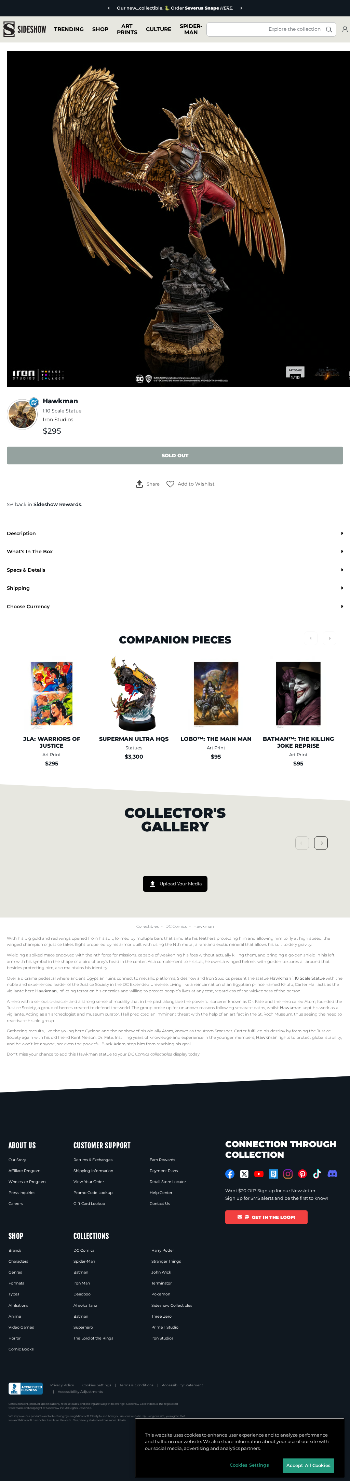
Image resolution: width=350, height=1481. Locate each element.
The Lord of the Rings (93, 1338)
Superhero (83, 1327)
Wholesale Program (27, 1181)
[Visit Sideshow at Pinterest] (302, 1174)
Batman (80, 1272)
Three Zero (161, 1316)
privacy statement (91, 1420)
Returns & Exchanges (92, 1159)
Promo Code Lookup (92, 1192)
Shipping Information (93, 1170)
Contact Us (160, 1203)
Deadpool (82, 1294)
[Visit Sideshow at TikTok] (317, 1174)
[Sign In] (345, 29)
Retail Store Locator (168, 1181)
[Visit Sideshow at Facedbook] (229, 1174)
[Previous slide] (109, 8)
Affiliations (18, 1305)
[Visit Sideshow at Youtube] (259, 1174)
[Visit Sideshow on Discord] (331, 1173)
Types (14, 1294)
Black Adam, (114, 1044)
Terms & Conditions (136, 1385)
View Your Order (88, 1181)
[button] (190, 484)
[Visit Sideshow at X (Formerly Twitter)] (244, 1174)
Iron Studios (58, 420)
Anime (15, 1316)
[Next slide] (241, 8)
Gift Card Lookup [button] (89, 1203)
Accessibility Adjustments (80, 1391)
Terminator (161, 1283)
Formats (16, 1283)
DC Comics (176, 926)
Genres (15, 1272)
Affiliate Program (25, 1170)
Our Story (17, 1159)
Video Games (21, 1327)
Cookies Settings (96, 1385)
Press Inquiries (22, 1192)
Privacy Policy (62, 1385)
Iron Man (81, 1283)
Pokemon (160, 1294)
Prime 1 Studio (164, 1327)
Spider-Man (84, 1261)
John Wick (161, 1272)
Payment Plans (164, 1170)
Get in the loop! (273, 1217)
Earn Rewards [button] (162, 1159)
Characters (18, 1261)
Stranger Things (166, 1261)
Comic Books (21, 1349)
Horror (15, 1338)
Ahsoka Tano (85, 1305)
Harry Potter (162, 1250)
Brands (15, 1250)
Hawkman (203, 926)
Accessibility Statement (182, 1385)
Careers (16, 1203)
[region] (240, 1448)
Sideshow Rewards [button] (57, 504)
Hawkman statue (94, 1054)
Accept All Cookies (308, 1465)
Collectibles (147, 926)
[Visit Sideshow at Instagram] (288, 1174)
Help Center (161, 1192)
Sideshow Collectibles (171, 1305)
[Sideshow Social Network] (273, 1174)
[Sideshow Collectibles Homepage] (24, 29)
